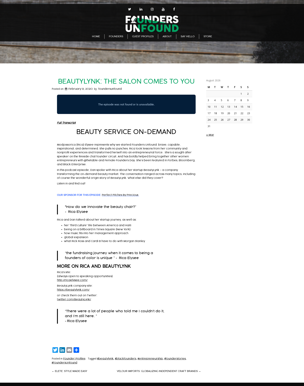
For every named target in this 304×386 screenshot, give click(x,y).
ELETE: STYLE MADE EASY (69, 371)
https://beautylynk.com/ (73, 290)
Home (96, 36)
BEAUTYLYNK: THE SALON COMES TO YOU (126, 81)
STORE (208, 36)
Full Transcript (66, 123)
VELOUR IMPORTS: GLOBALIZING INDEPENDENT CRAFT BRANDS (159, 371)
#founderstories (175, 358)
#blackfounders (125, 358)
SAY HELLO (188, 36)
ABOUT (167, 36)
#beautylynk (105, 358)
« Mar (210, 135)
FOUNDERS (116, 36)
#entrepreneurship (150, 358)
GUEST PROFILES (143, 36)
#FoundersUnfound (64, 362)
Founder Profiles (74, 358)
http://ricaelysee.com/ (72, 280)
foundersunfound (110, 89)
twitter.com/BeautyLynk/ (74, 299)
